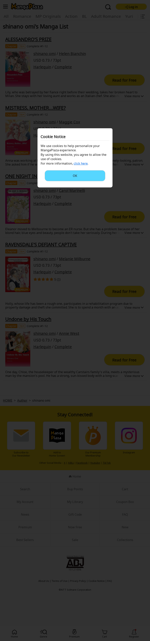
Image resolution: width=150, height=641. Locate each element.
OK (75, 176)
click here (81, 163)
